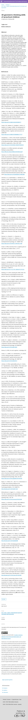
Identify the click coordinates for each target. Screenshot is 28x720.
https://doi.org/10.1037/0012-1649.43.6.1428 (11, 243)
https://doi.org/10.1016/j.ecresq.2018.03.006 (11, 499)
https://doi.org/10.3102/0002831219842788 (14, 174)
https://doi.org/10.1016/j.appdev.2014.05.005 (11, 478)
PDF (4, 599)
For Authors (4, 690)
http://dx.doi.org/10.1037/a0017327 (9, 489)
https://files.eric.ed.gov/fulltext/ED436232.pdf (11, 151)
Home (2, 4)
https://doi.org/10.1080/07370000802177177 (11, 134)
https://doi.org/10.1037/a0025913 (9, 360)
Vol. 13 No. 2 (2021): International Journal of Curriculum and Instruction (14, 7)
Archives (7, 4)
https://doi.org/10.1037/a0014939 (9, 347)
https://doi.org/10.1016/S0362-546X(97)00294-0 (12, 145)
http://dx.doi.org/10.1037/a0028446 (9, 540)
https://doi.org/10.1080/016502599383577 (11, 122)
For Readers (4, 688)
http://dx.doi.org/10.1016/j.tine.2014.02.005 (11, 575)
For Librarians (5, 692)
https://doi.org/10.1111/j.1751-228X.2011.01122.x (12, 269)
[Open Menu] (1, 1)
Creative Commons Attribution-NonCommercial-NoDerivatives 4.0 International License (12, 636)
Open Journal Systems (7, 679)
